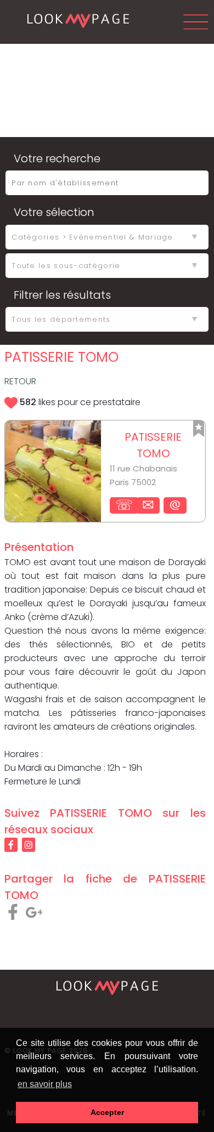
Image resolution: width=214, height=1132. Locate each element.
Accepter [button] (107, 1112)
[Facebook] (108, 1002)
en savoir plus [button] (45, 1084)
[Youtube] (108, 1026)
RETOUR (20, 381)
